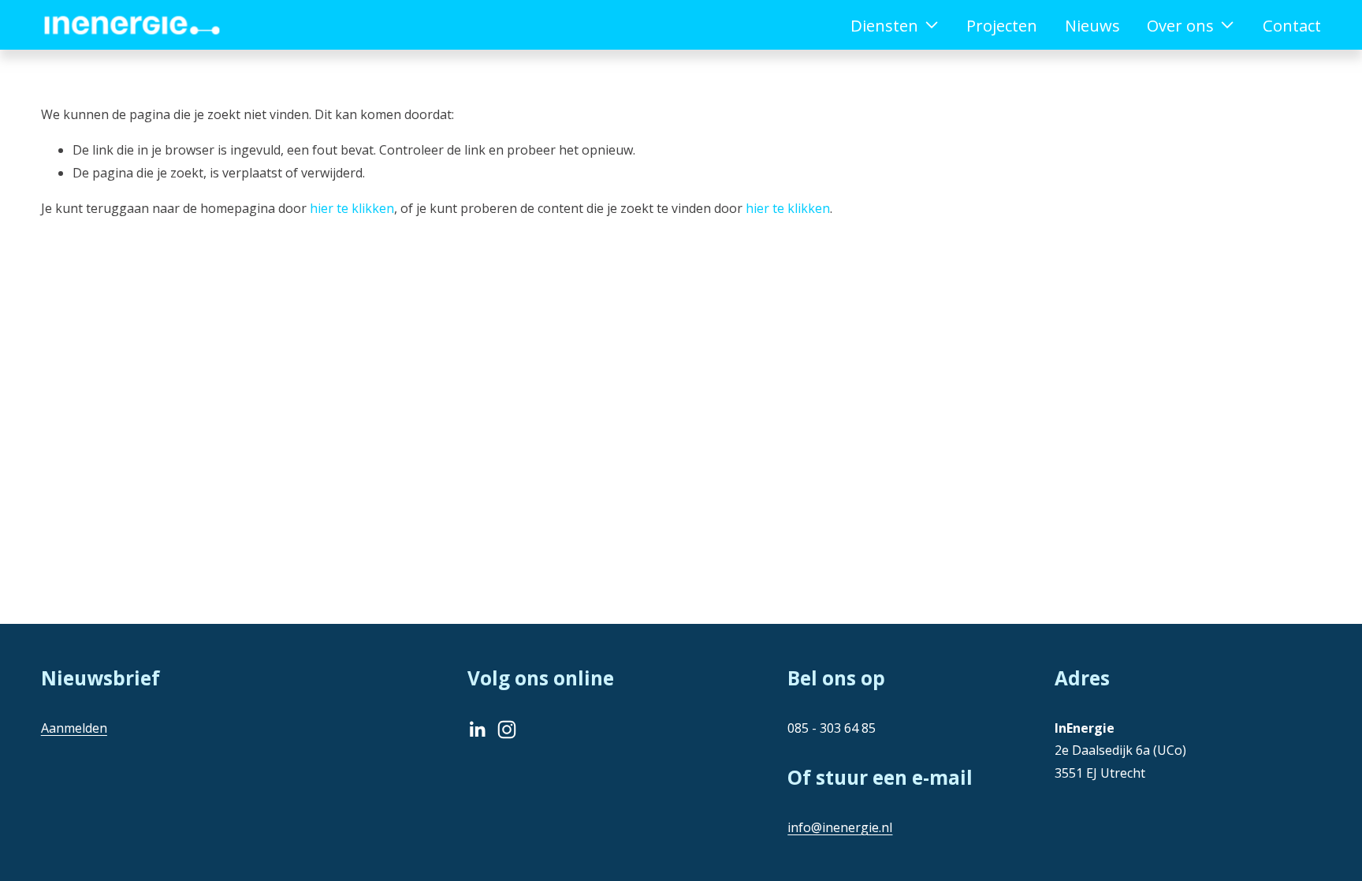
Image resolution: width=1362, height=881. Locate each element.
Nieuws (1092, 25)
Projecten (1001, 25)
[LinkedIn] (476, 729)
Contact (1292, 25)
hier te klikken (352, 208)
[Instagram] (506, 729)
